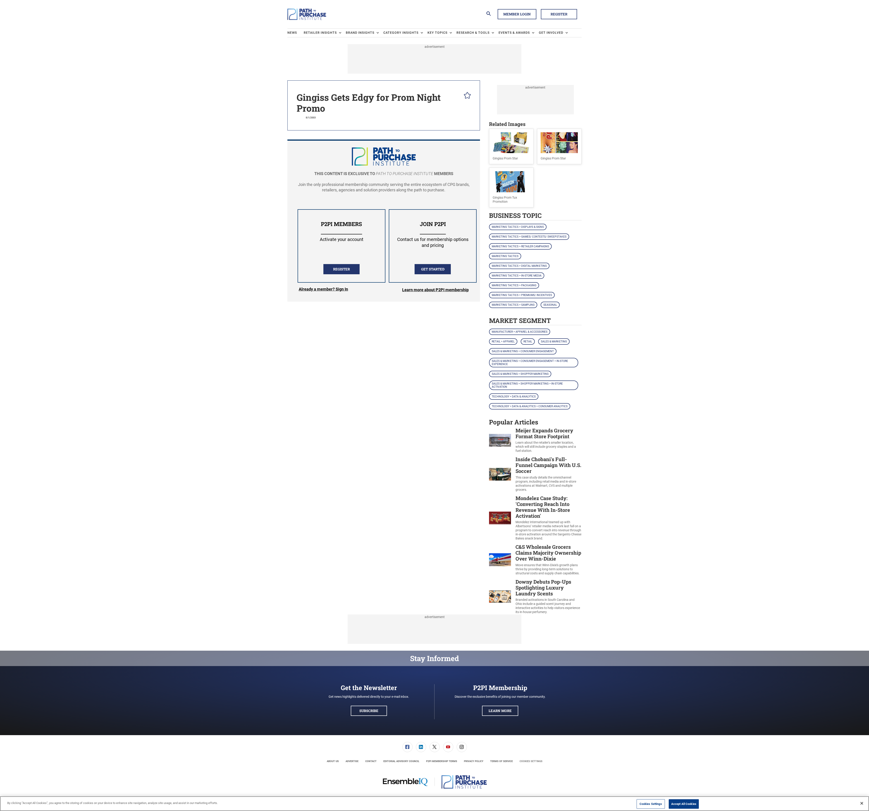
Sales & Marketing (554, 341)
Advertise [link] (352, 761)
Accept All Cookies (683, 804)
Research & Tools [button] (472, 32)
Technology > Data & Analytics (514, 396)
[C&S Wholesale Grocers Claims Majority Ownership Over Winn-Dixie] (500, 559)
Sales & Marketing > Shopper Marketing (520, 373)
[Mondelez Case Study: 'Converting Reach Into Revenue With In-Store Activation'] (500, 518)
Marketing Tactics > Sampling (513, 304)
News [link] (292, 32)
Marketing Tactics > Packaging (514, 285)
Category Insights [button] (400, 32)
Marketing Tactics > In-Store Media (517, 275)
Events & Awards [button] (514, 32)
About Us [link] (333, 761)
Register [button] (559, 14)
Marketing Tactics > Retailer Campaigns (520, 246)
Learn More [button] (500, 710)
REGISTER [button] (341, 269)
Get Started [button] (432, 269)
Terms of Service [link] (501, 761)
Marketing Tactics (505, 256)
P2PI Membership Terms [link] (441, 761)
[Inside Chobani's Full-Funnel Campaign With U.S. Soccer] (500, 474)
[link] (407, 747)
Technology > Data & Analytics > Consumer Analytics (530, 406)
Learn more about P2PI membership (435, 289)
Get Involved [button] (551, 32)
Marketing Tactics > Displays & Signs (518, 227)
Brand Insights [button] (360, 32)
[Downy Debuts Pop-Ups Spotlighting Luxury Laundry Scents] (500, 596)
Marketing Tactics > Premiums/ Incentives (522, 295)
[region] (434, 803)
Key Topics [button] (437, 32)
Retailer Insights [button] (320, 32)
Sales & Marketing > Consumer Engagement (523, 351)
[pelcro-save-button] (466, 96)
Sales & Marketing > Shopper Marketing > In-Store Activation (527, 385)
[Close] (862, 803)
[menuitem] (295, 33)
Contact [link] (371, 761)
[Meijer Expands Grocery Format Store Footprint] (500, 440)
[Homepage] (306, 14)
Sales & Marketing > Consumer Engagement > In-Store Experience (530, 362)
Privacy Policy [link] (473, 761)
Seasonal (550, 304)
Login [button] (323, 290)
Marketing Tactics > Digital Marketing (519, 265)
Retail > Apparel (503, 341)
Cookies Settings (531, 761)
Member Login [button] (517, 14)
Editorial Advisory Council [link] (401, 761)
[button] (511, 146)
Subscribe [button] (368, 710)
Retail (527, 341)
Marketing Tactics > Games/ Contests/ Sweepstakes (529, 236)
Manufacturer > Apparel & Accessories (519, 331)
